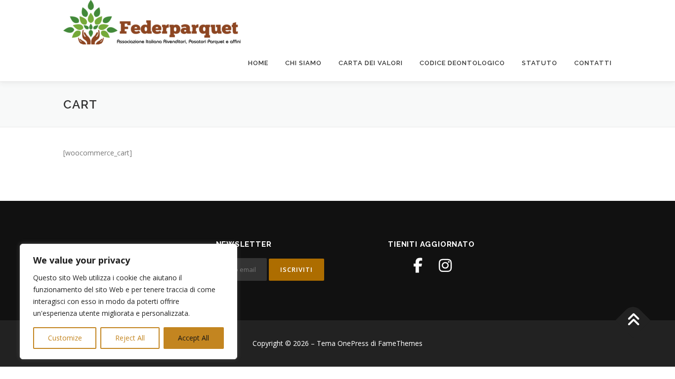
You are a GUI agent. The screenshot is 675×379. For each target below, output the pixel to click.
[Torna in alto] (633, 320)
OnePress (353, 343)
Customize (65, 337)
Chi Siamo (303, 63)
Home (258, 63)
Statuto (539, 63)
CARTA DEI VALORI (370, 63)
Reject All (130, 337)
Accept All (193, 337)
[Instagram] (445, 265)
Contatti (593, 63)
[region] (128, 301)
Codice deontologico (462, 63)
